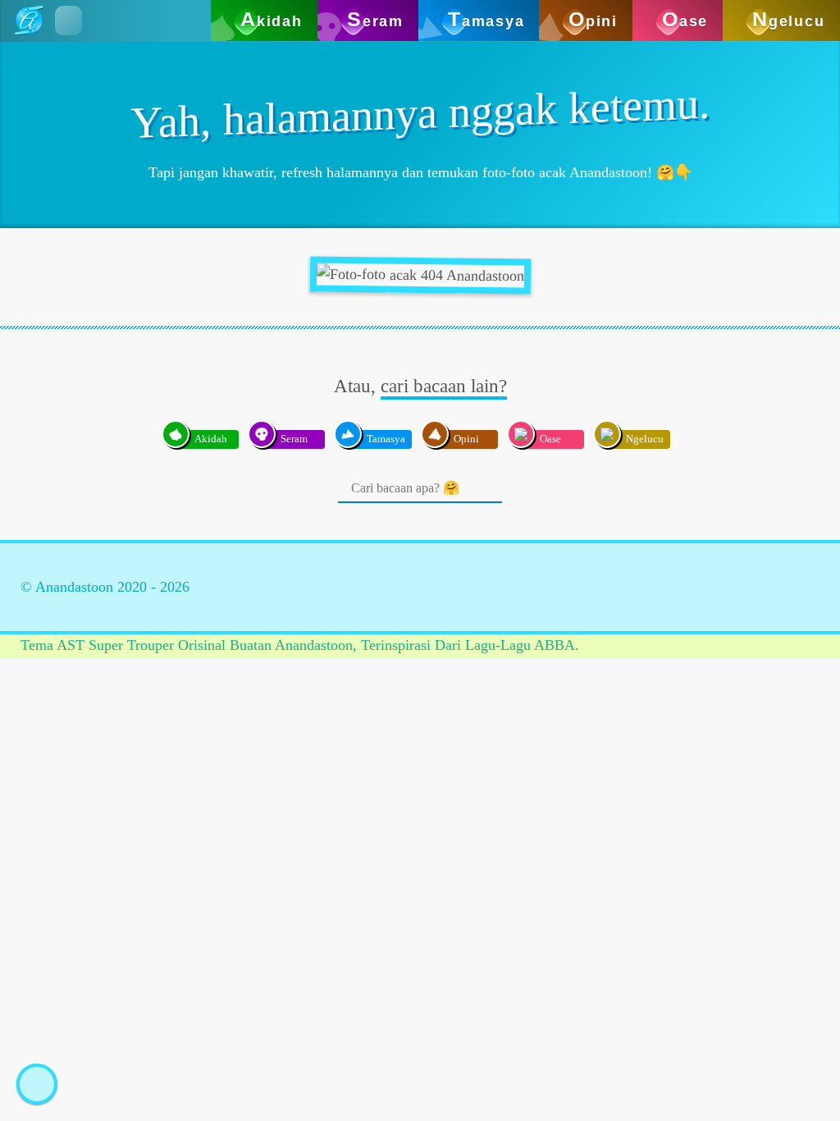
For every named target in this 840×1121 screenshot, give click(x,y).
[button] (68, 20)
